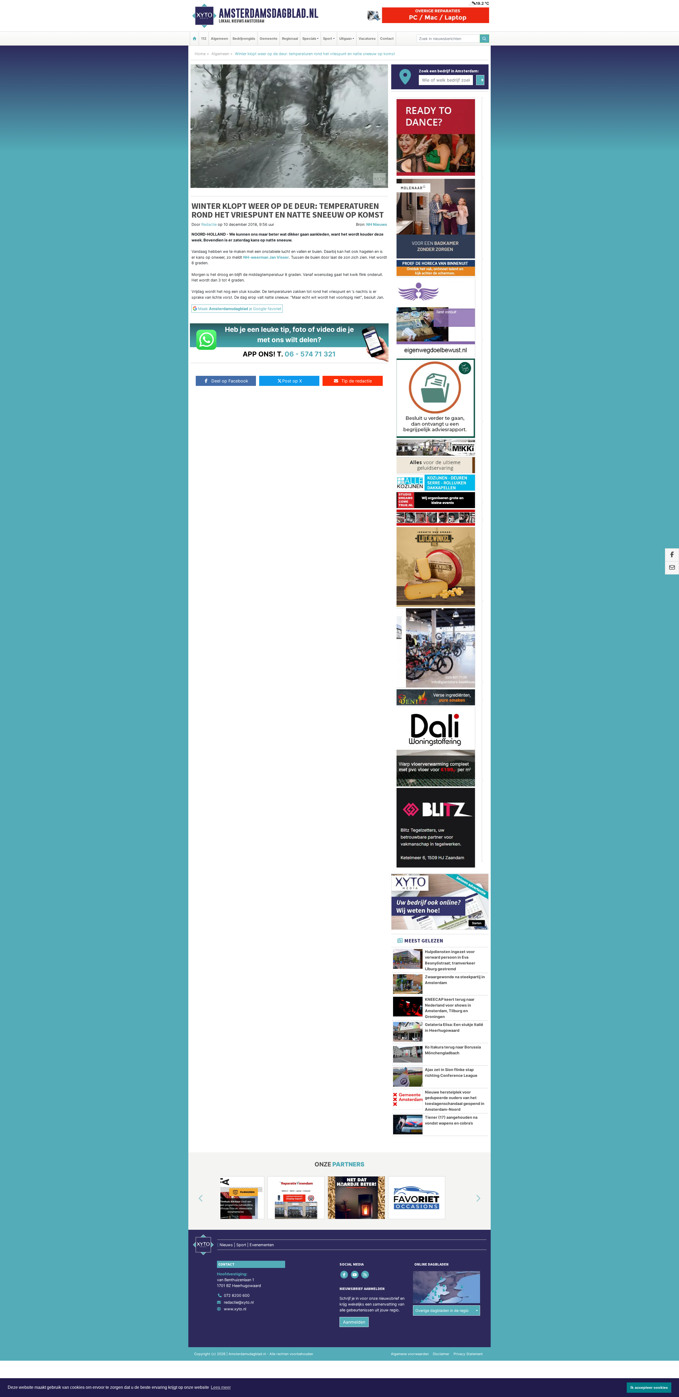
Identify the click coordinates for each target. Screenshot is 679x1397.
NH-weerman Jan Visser (266, 257)
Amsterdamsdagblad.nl (268, 13)
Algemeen (219, 39)
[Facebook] (345, 1268)
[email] (672, 568)
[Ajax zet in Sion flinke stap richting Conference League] (408, 1070)
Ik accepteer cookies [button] (649, 1387)
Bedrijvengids (244, 39)
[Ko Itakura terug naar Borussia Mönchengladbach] (408, 1048)
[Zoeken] (484, 38)
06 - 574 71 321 (310, 354)
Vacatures (367, 39)
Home (200, 53)
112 (203, 39)
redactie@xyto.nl (239, 1296)
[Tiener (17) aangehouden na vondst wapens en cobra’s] (408, 1118)
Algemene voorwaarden (410, 1348)
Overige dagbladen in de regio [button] (442, 1304)
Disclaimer (441, 1348)
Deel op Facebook (229, 381)
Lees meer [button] (221, 1387)
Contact (387, 39)
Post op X (292, 381)
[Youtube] (355, 1268)
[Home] (194, 38)
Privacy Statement (468, 1348)
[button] (194, 1192)
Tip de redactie (356, 381)
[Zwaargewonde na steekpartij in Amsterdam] (408, 978)
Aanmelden (354, 1315)
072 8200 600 (237, 1289)
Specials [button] (309, 39)
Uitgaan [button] (345, 39)
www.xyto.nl (235, 1302)
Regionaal (290, 39)
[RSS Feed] (365, 1268)
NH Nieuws (376, 224)
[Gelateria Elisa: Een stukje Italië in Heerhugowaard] (408, 1025)
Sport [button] (327, 39)
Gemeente (268, 39)
